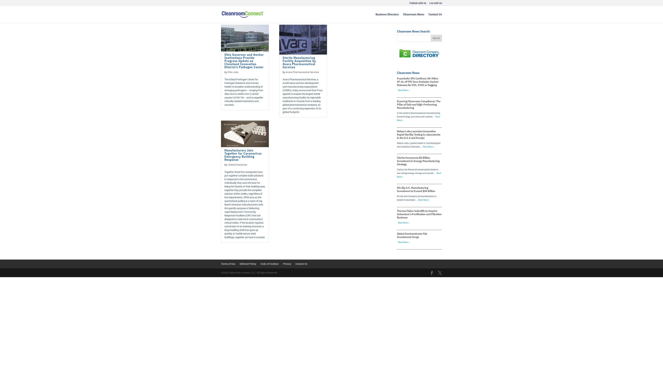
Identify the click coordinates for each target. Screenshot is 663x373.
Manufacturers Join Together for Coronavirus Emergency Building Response (243, 155)
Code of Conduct (270, 263)
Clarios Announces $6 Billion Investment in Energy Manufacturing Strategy (418, 161)
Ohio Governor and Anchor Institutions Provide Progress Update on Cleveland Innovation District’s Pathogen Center (244, 61)
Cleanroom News (413, 14)
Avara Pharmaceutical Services (302, 72)
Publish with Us (418, 3)
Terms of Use (228, 263)
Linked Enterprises (237, 164)
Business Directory (387, 14)
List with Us (435, 3)
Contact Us (435, 14)
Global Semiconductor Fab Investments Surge (412, 235)
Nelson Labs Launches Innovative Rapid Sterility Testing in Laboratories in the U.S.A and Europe (418, 135)
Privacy (287, 263)
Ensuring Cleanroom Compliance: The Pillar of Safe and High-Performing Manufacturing (418, 104)
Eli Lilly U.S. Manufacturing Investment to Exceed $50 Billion (416, 189)
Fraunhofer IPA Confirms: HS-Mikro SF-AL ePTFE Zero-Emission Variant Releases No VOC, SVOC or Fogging (417, 82)
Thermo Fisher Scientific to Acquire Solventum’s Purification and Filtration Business (419, 214)
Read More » (403, 90)
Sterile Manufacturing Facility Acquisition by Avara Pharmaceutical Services (299, 62)
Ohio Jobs (233, 72)
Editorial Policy (248, 263)
